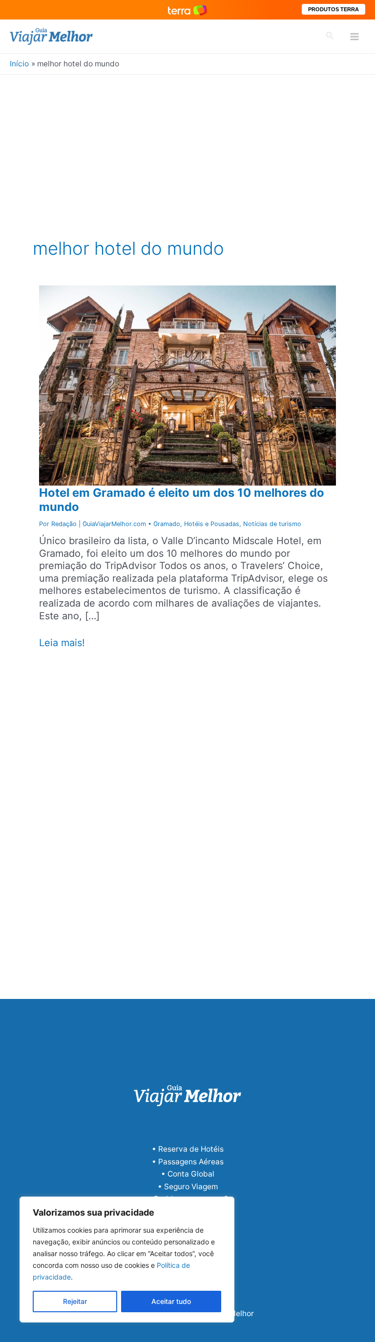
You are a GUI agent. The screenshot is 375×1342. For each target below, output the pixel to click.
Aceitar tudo (171, 1301)
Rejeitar (75, 1301)
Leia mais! (62, 643)
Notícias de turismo (272, 524)
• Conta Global (187, 1174)
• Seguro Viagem (188, 1186)
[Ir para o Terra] (187, 9)
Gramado (166, 524)
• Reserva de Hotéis (188, 1149)
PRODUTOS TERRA (333, 9)
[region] (127, 1259)
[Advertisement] (187, 148)
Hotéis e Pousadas (211, 524)
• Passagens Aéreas (188, 1161)
